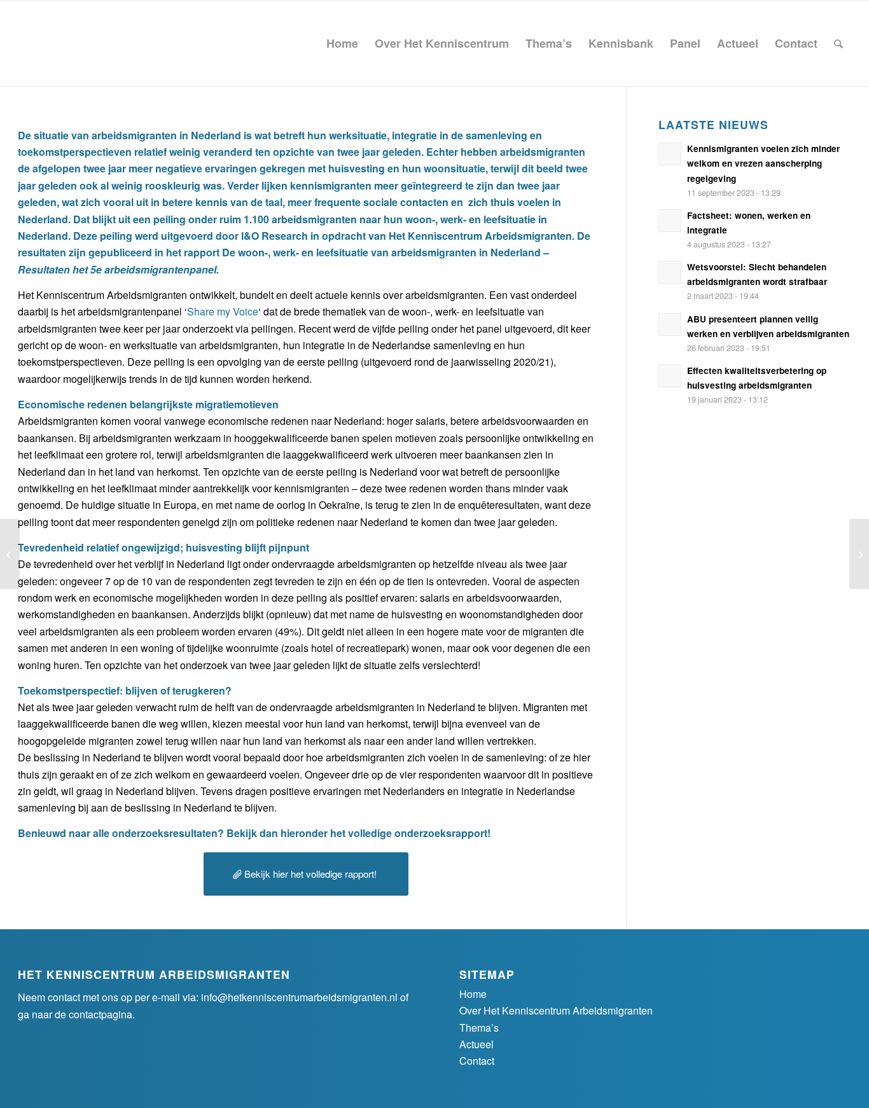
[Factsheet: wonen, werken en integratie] (859, 554)
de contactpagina (93, 1014)
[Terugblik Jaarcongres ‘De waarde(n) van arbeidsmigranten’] (10, 554)
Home (473, 994)
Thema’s (479, 1027)
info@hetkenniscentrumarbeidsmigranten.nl (299, 997)
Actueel (476, 1044)
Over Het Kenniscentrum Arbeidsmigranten (556, 1010)
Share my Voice (222, 311)
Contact (476, 1060)
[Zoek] (838, 44)
